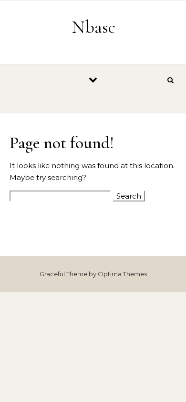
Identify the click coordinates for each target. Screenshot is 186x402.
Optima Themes (122, 274)
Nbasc (93, 27)
